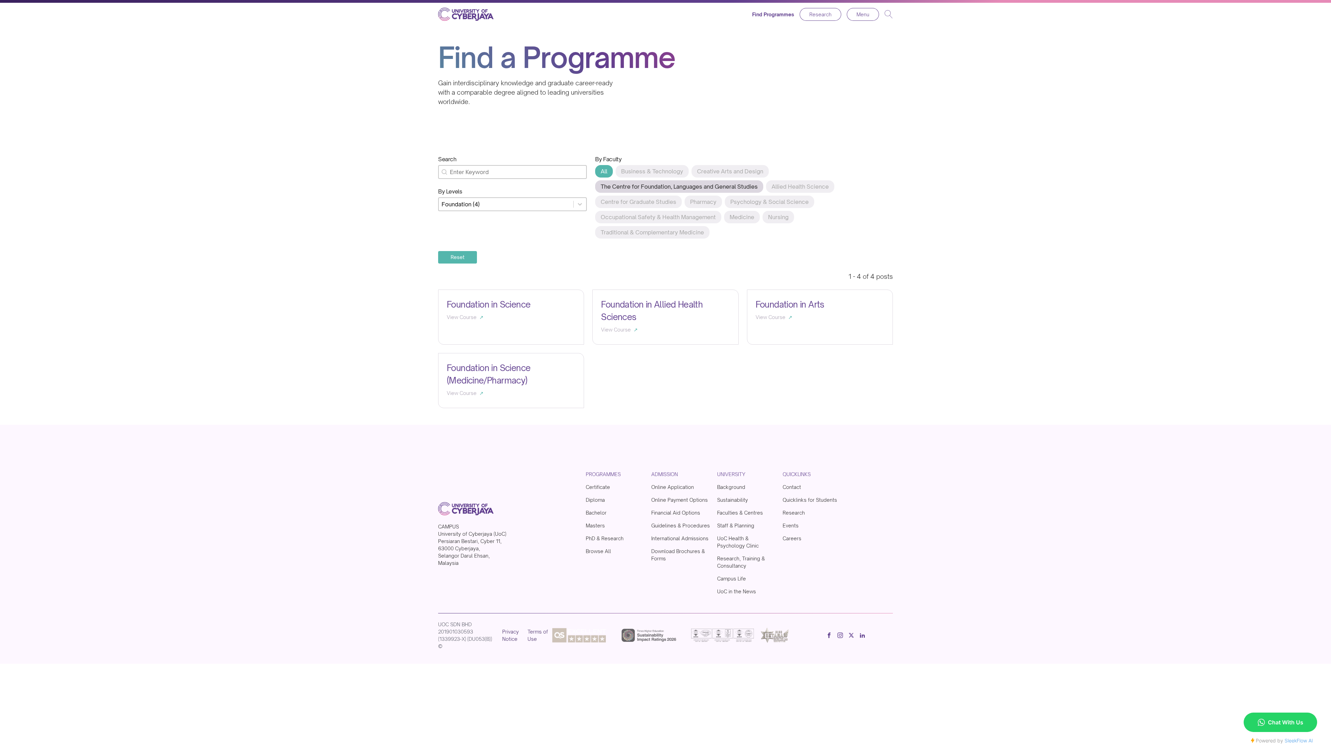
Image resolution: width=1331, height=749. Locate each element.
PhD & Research (605, 538)
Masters (595, 525)
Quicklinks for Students (810, 500)
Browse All (598, 551)
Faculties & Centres (740, 513)
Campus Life (731, 579)
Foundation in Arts (790, 304)
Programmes (603, 474)
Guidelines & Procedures (680, 525)
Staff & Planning (735, 525)
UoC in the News (736, 591)
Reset (457, 257)
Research (820, 14)
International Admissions (679, 538)
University (731, 474)
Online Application (672, 487)
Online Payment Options (679, 500)
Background (731, 487)
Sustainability (732, 500)
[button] (604, 171)
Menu (862, 14)
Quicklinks (797, 474)
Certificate (598, 487)
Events (791, 525)
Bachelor (596, 513)
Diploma (595, 500)
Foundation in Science (488, 304)
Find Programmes (773, 14)
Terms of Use (538, 635)
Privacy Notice (510, 635)
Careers (792, 538)
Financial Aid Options (675, 513)
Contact (792, 487)
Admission (664, 474)
